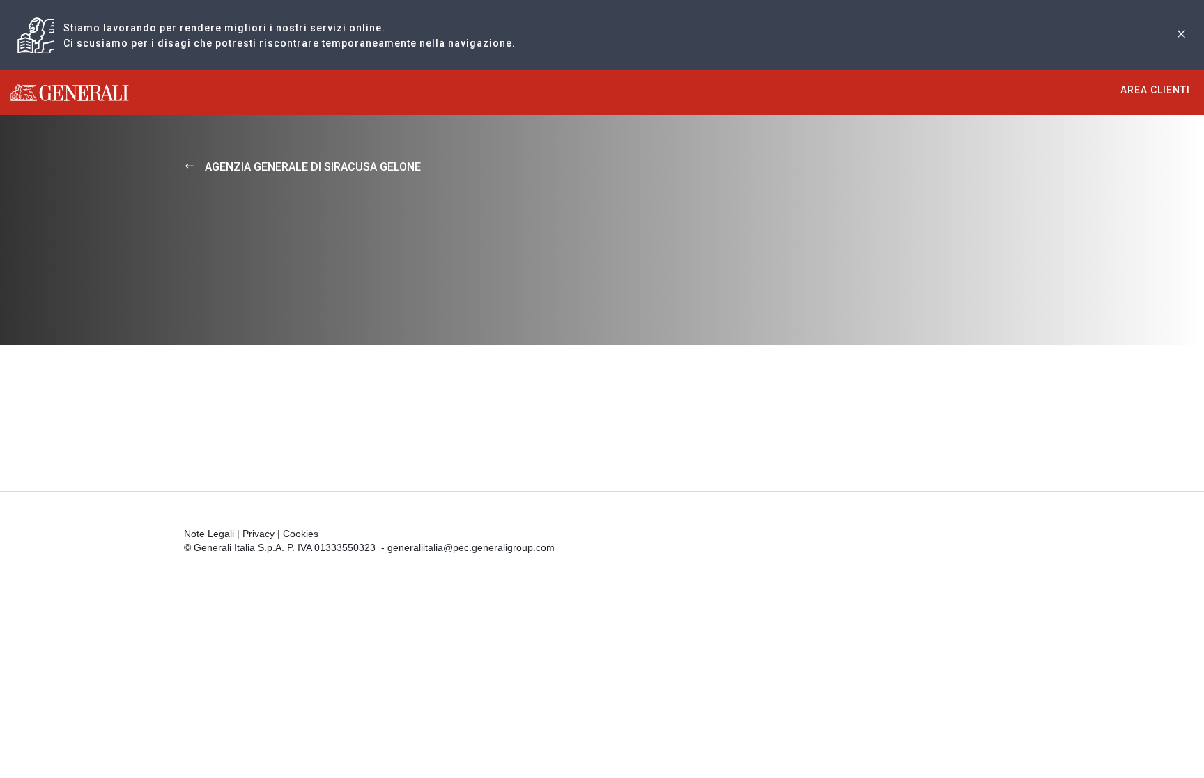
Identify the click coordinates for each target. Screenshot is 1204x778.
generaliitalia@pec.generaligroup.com (471, 547)
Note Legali (209, 533)
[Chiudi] (1181, 35)
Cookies (300, 533)
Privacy (258, 533)
